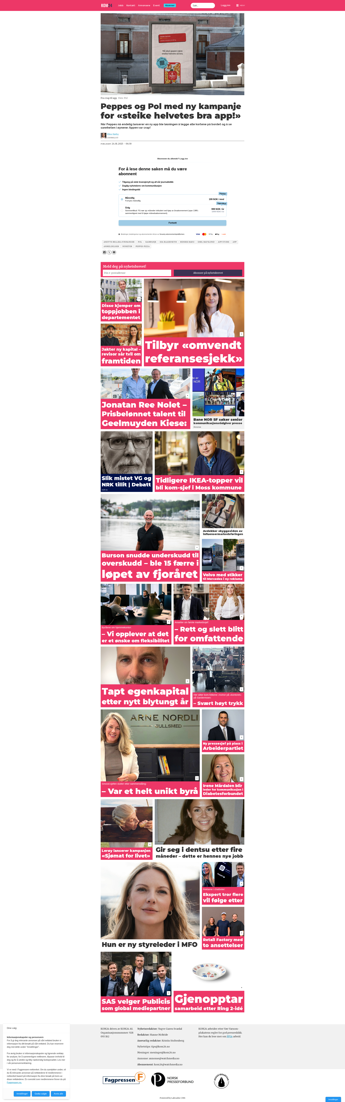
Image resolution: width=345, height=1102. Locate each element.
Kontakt (130, 5)
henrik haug (187, 242)
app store (223, 242)
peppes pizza (143, 246)
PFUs (229, 1036)
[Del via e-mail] (114, 252)
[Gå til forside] (106, 5)
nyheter (127, 246)
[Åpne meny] (241, 5)
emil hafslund (206, 242)
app (235, 242)
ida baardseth (168, 242)
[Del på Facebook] (104, 252)
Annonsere (144, 5)
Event (156, 5)
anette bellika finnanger (119, 242)
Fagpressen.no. (14, 1082)
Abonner (170, 5)
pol (140, 242)
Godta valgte (41, 1094)
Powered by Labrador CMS (172, 1098)
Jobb (120, 5)
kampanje (150, 242)
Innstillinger (333, 1099)
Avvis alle (58, 1094)
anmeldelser (111, 246)
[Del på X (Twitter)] (109, 252)
